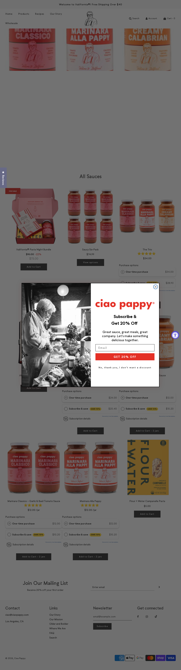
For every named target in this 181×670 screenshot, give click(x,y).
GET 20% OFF (125, 357)
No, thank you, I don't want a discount (125, 367)
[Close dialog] (155, 287)
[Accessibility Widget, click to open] (175, 335)
